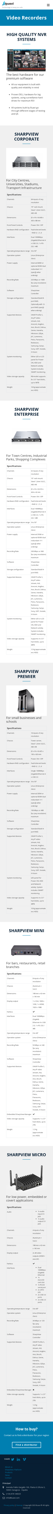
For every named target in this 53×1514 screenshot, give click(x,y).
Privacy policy (9, 1505)
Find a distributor (26, 1445)
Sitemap (19, 1505)
